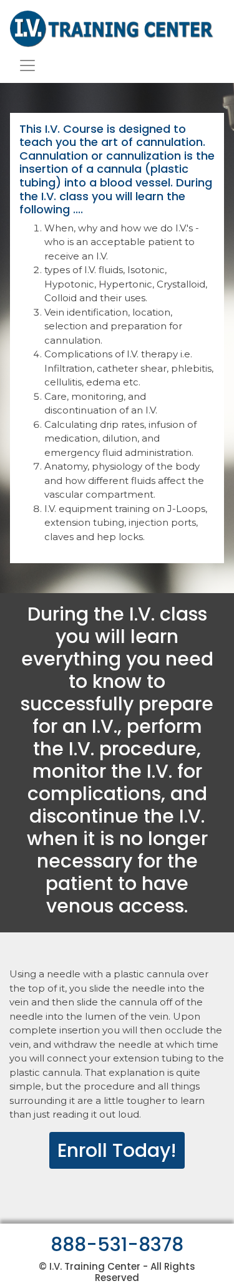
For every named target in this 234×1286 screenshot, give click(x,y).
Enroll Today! (117, 1150)
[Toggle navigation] (27, 65)
